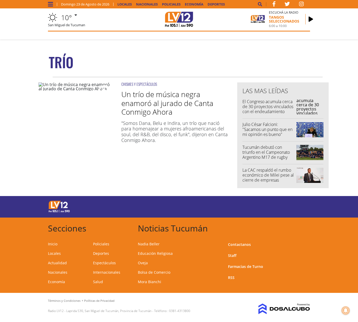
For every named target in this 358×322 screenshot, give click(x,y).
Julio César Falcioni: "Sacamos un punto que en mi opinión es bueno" (267, 129)
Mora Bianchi (149, 281)
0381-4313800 (179, 311)
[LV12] (59, 211)
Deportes (216, 4)
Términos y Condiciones (64, 301)
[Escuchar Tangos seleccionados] (310, 19)
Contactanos (239, 244)
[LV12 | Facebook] (274, 5)
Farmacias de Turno (245, 266)
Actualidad (57, 262)
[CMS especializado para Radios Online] (280, 309)
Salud (98, 281)
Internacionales (106, 272)
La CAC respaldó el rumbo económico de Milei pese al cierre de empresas (268, 175)
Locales (124, 4)
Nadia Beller (149, 243)
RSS (231, 277)
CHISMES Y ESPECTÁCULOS (139, 84)
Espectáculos (104, 262)
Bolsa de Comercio (154, 272)
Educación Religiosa (155, 253)
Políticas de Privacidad (99, 301)
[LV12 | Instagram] (301, 5)
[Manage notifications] (345, 310)
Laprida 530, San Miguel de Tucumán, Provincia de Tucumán (108, 311)
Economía (194, 4)
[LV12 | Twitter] (287, 5)
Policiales (171, 4)
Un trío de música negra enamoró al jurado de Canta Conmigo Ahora (167, 103)
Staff (232, 255)
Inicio (52, 243)
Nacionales (147, 4)
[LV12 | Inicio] (304, 227)
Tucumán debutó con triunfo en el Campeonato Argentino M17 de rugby (266, 152)
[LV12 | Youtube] (280, 206)
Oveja (143, 262)
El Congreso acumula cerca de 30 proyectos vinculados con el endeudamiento (267, 106)
